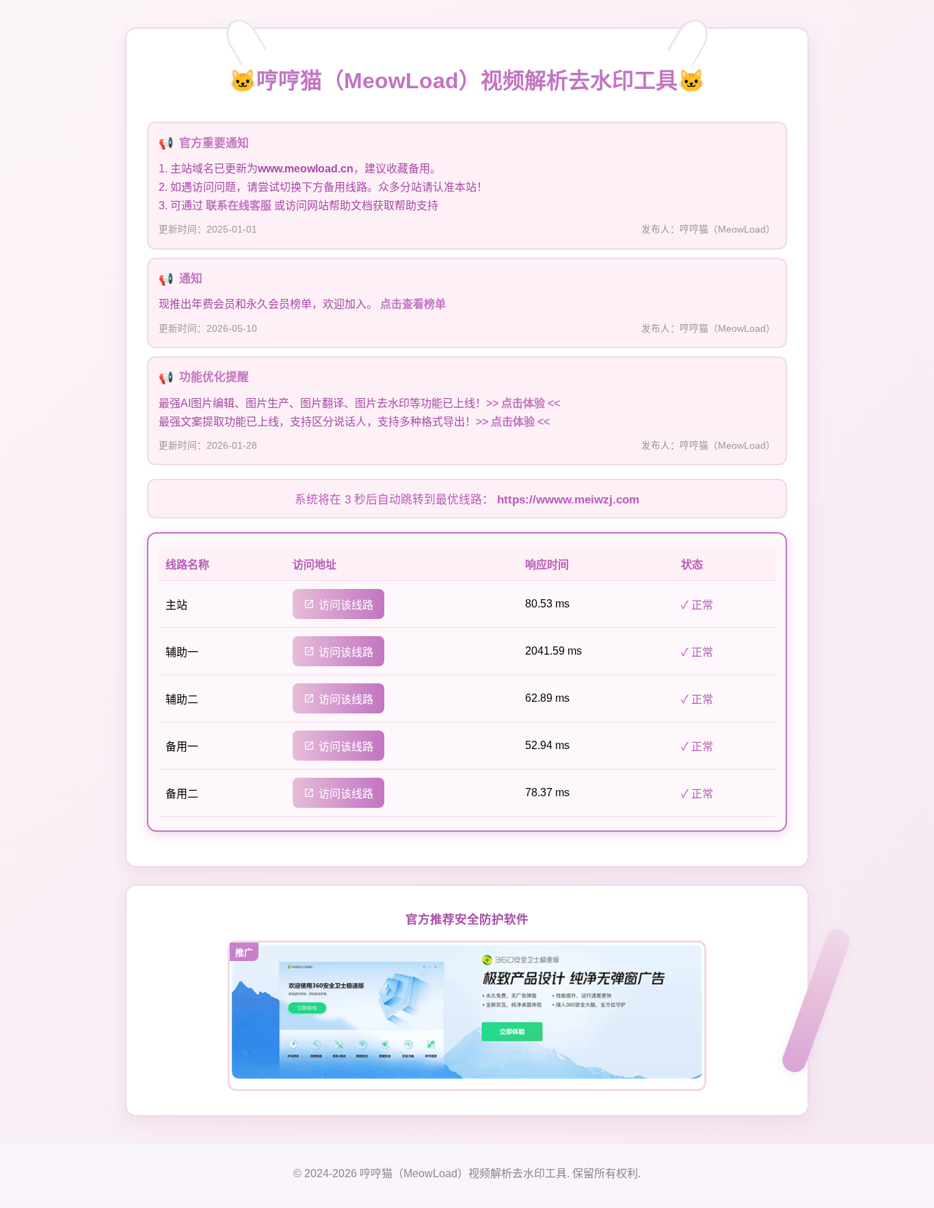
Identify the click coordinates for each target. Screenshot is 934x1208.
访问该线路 (346, 605)
